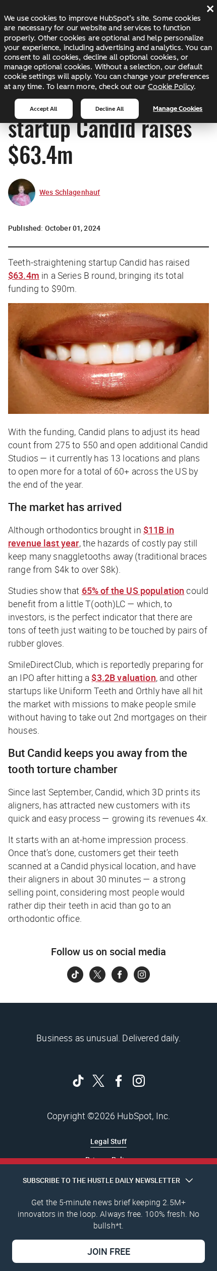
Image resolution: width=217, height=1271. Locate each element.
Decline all (109, 108)
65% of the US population (133, 590)
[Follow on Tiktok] (75, 974)
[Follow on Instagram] (142, 974)
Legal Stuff (108, 1141)
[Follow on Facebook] (120, 974)
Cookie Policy (171, 86)
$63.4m (23, 275)
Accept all (43, 108)
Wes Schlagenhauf (69, 192)
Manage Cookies (177, 108)
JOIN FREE (108, 1251)
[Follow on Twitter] (97, 974)
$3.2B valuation (123, 677)
